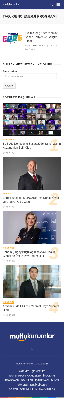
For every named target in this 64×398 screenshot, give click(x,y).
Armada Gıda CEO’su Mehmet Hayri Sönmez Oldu (31, 308)
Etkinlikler (38, 384)
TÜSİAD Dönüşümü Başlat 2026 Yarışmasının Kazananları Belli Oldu (32, 145)
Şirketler (38, 371)
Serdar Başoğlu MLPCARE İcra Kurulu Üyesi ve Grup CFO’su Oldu (31, 199)
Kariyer (7, 194)
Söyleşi (22, 384)
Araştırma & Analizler (25, 375)
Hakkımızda (47, 389)
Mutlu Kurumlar (35, 45)
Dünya (55, 380)
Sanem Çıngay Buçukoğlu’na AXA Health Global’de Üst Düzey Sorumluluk (29, 253)
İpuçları (49, 375)
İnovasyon (8, 140)
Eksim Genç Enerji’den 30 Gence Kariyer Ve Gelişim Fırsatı (41, 36)
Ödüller (27, 380)
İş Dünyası (8, 248)
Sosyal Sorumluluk (23, 389)
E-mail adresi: (11, 71)
